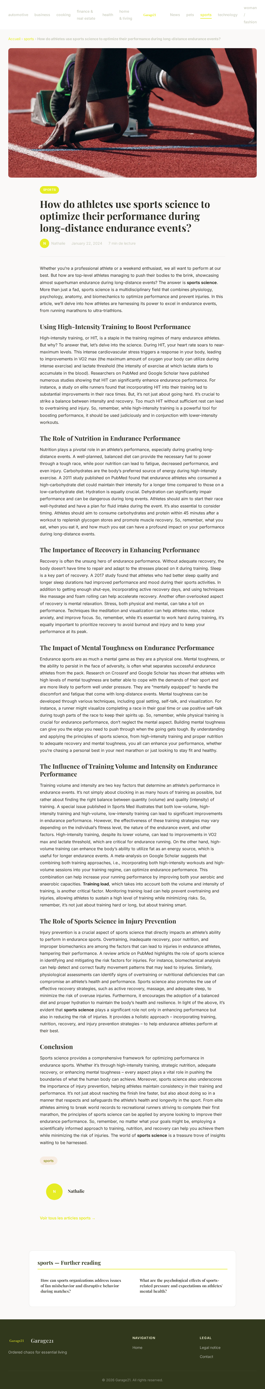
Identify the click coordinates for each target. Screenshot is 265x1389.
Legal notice (210, 1347)
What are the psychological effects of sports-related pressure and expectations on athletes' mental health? (181, 1286)
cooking (63, 14)
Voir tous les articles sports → (67, 1218)
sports (206, 14)
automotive (18, 14)
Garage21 (42, 1340)
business (42, 14)
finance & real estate (86, 14)
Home (137, 1347)
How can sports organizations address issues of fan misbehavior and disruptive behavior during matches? (81, 1286)
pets (190, 14)
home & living (125, 14)
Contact (206, 1356)
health (107, 14)
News (175, 14)
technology (228, 14)
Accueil (14, 39)
